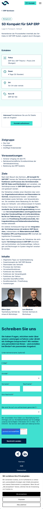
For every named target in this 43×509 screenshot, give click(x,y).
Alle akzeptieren (21, 494)
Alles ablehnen (21, 505)
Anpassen (21, 499)
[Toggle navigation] (40, 3)
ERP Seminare (8, 11)
